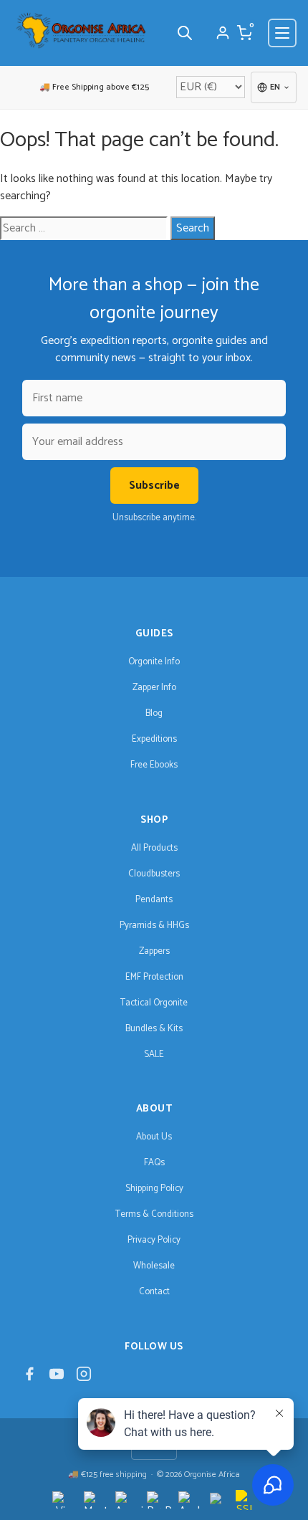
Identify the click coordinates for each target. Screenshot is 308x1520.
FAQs (154, 1162)
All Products (154, 848)
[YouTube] (56, 1378)
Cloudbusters (154, 873)
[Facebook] (29, 1378)
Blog (154, 713)
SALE (154, 1054)
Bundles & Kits (154, 1028)
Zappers (154, 951)
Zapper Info (154, 687)
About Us (154, 1136)
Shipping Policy (154, 1188)
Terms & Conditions (154, 1214)
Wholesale (154, 1265)
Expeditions (154, 739)
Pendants (154, 899)
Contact (154, 1291)
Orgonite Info (154, 661)
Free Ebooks (154, 765)
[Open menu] (282, 33)
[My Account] (223, 33)
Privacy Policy (154, 1240)
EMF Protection (154, 977)
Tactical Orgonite (154, 1002)
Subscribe (154, 485)
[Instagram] (84, 1378)
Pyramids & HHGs (154, 925)
